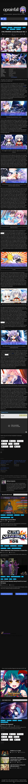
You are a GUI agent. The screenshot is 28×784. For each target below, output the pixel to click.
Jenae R (11, 726)
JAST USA (22, 477)
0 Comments (17, 726)
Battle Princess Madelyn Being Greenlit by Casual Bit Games (13, 582)
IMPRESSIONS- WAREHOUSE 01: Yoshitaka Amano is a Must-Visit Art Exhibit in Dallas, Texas (18, 759)
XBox (15, 579)
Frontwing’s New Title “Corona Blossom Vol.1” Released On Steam (20, 462)
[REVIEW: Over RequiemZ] (14, 710)
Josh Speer (12, 585)
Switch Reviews (4, 722)
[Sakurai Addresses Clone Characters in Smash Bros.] (14, 536)
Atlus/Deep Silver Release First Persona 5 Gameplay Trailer (7, 594)
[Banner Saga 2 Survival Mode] (14, 505)
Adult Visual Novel (9, 475)
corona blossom (16, 475)
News (22, 515)
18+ (5, 475)
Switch (6, 579)
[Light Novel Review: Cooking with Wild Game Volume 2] (5, 767)
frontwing (14, 477)
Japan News (17, 515)
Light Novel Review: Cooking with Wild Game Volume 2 (17, 765)
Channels (4, 27)
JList (13, 353)
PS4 (2, 579)
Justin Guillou (13, 552)
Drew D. (20, 768)
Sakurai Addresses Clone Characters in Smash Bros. (14, 550)
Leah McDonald (22, 752)
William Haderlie (16, 34)
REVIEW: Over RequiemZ (7, 724)
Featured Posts (6, 700)
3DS (2, 545)
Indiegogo (18, 477)
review (24, 86)
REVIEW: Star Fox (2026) (15, 750)
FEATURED (10, 27)
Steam (3, 478)
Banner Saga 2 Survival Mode (8, 520)
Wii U (11, 579)
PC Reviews (12, 29)
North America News (5, 517)
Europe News (10, 515)
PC (7, 29)
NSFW (24, 27)
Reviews (18, 29)
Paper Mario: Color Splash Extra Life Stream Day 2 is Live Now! (21, 594)
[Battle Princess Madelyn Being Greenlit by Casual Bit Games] (14, 566)
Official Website (14, 77)
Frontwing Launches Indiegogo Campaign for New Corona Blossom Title (7, 462)
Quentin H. (20, 762)
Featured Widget (17, 27)
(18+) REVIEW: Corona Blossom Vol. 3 (5, 468)
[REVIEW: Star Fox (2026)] (5, 753)
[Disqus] (14, 612)
